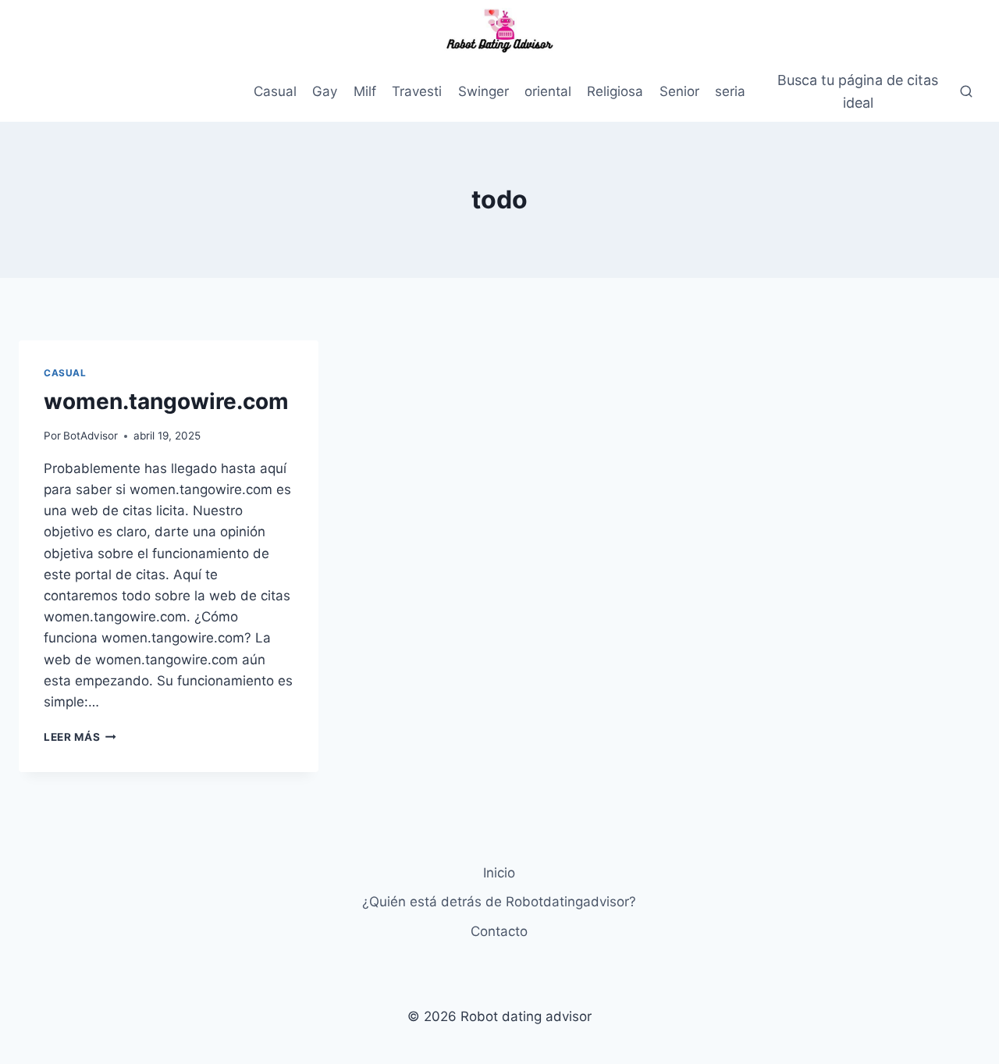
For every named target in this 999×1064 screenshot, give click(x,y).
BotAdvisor (90, 435)
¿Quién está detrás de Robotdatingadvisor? (499, 901)
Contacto (499, 931)
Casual (275, 91)
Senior (679, 91)
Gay (324, 91)
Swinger (483, 91)
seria (730, 91)
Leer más (80, 737)
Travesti (417, 91)
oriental (547, 91)
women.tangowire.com (166, 401)
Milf (365, 91)
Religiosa (615, 91)
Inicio (499, 873)
